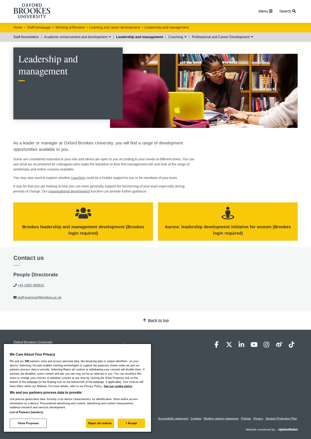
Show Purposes (28, 423)
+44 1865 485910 (31, 285)
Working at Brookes (70, 27)
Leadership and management (166, 27)
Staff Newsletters (26, 37)
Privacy (258, 418)
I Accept (131, 423)
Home (17, 27)
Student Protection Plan (281, 418)
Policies (246, 418)
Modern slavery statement (221, 418)
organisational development (69, 191)
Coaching (176, 37)
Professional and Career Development (221, 37)
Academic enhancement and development (76, 37)
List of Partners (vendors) (26, 412)
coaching (78, 178)
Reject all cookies (100, 423)
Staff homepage (39, 27)
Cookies (196, 418)
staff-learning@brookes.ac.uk (39, 297)
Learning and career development (114, 27)
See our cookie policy (118, 386)
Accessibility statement (173, 418)
